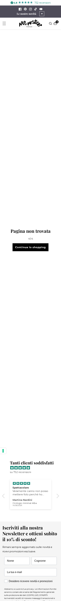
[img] (32, 468)
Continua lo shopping (30, 247)
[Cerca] (51, 23)
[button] (4, 496)
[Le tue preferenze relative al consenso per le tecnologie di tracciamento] (3, 451)
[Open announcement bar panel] (41, 13)
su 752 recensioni (20, 472)
